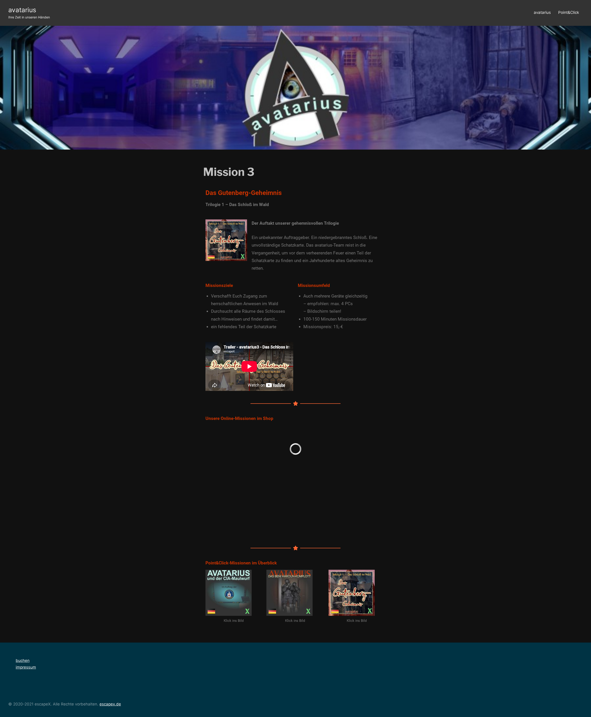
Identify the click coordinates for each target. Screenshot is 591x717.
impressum (26, 667)
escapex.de (110, 704)
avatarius (22, 10)
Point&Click (568, 12)
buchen (23, 660)
